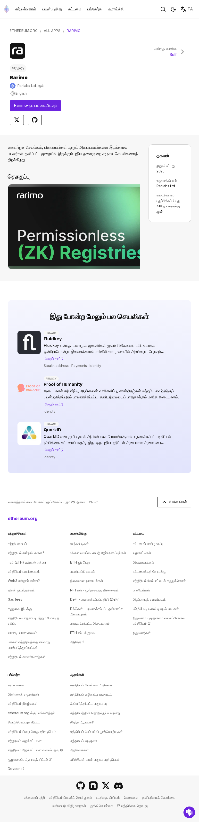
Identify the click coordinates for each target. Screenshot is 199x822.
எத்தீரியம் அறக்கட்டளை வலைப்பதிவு (35, 750)
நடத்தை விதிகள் (108, 797)
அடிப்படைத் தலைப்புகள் (149, 599)
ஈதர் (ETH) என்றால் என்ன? (27, 562)
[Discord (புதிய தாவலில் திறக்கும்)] (118, 785)
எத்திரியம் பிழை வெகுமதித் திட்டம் (32, 731)
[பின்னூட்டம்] (189, 812)
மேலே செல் (178, 501)
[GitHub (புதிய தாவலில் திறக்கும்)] (80, 785)
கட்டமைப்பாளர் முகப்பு (148, 544)
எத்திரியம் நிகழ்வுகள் (22, 703)
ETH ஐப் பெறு (80, 562)
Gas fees (15, 599)
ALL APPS (52, 31)
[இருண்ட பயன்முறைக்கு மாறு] (173, 9)
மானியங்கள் (141, 590)
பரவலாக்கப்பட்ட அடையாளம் (89, 623)
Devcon (16, 769)
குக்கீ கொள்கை (101, 806)
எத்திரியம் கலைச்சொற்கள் (26, 657)
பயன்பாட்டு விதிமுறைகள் (68, 806)
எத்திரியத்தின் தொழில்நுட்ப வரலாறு (95, 713)
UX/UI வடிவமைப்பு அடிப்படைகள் (156, 609)
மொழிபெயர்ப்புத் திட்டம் (24, 722)
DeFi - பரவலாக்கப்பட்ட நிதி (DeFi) (95, 599)
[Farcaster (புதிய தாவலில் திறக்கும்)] (93, 785)
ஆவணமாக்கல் (143, 562)
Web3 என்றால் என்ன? (24, 581)
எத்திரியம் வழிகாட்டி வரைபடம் (91, 694)
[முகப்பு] (6, 9)
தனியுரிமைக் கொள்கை (158, 797)
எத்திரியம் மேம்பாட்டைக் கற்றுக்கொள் (159, 581)
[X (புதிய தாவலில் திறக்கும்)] (105, 785)
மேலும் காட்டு (54, 359)
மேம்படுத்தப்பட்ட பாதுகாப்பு (88, 703)
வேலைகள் (131, 797)
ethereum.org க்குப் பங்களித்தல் (31, 713)
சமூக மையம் (17, 685)
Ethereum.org (24, 31)
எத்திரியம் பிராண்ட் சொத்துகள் (70, 797)
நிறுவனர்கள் (141, 633)
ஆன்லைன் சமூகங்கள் (23, 694)
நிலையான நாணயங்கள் (86, 581)
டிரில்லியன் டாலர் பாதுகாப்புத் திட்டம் (94, 759)
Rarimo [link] (74, 31)
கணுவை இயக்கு (20, 609)
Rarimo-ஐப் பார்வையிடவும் (37, 107)
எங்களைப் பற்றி (34, 797)
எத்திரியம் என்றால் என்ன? (26, 553)
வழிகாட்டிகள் (79, 544)
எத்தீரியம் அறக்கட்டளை (24, 741)
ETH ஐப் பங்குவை (83, 633)
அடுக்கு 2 (77, 642)
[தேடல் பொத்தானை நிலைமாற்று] (163, 9)
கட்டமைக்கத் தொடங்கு (149, 571)
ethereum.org (23, 518)
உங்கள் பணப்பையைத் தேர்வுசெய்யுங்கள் (98, 553)
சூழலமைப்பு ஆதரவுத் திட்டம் (30, 759)
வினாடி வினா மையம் (22, 633)
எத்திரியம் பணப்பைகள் (24, 571)
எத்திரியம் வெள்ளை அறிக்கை (91, 685)
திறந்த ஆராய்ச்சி (82, 722)
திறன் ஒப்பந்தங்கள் (21, 590)
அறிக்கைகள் (79, 750)
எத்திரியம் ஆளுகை (84, 741)
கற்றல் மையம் (17, 544)
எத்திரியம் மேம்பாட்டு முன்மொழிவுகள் (96, 731)
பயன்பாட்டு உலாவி (82, 571)
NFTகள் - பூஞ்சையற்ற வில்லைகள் (94, 590)
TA (190, 9)
